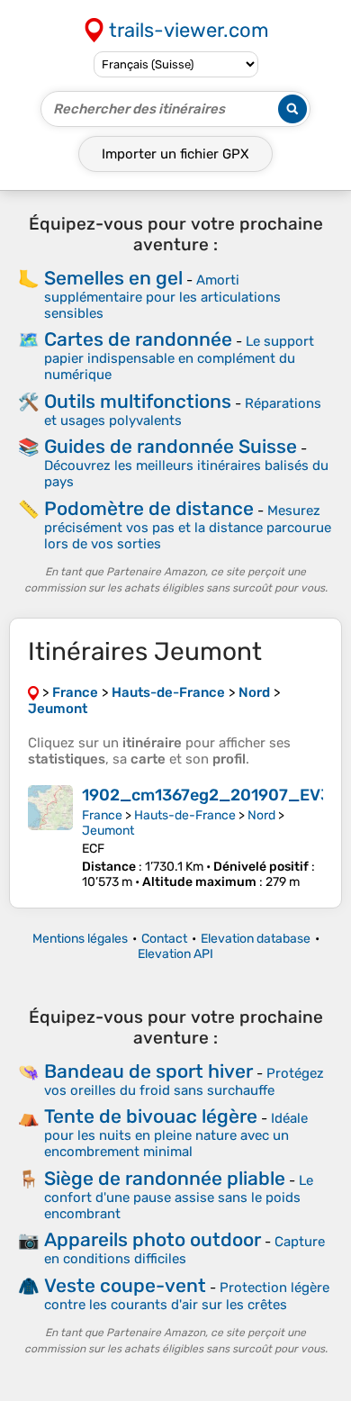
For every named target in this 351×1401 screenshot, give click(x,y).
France (102, 815)
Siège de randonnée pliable (164, 1178)
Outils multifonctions (137, 401)
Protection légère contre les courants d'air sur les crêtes (186, 1296)
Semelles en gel (113, 278)
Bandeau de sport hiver (148, 1071)
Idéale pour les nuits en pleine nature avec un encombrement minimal (176, 1135)
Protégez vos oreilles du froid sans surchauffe (184, 1081)
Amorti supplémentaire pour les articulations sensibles (162, 296)
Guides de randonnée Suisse (170, 446)
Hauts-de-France (185, 815)
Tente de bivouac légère (150, 1116)
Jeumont (108, 830)
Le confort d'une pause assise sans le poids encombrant (178, 1197)
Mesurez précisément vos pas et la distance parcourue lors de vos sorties (187, 527)
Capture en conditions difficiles (184, 1250)
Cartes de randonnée (138, 339)
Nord (261, 815)
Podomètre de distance (149, 508)
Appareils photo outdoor (152, 1239)
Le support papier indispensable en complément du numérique (179, 358)
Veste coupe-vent (125, 1285)
